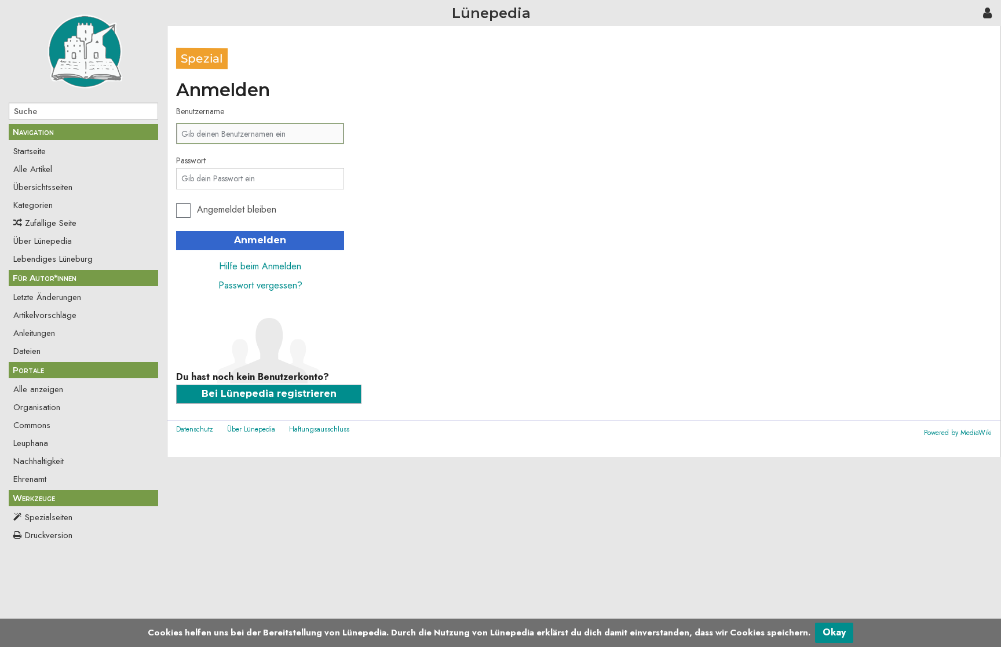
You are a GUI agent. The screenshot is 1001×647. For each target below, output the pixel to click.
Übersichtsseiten (42, 187)
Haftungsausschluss (319, 429)
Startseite (29, 151)
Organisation (36, 407)
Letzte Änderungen (47, 297)
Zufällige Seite (50, 223)
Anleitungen (34, 333)
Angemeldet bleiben (236, 209)
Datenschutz (194, 429)
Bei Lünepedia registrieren (269, 393)
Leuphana (30, 443)
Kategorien (33, 205)
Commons (31, 425)
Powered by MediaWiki (958, 432)
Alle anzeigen (38, 389)
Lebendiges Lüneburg (53, 259)
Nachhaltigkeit (38, 461)
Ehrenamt (29, 479)
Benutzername (200, 111)
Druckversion (48, 535)
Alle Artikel (32, 169)
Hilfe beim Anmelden (260, 266)
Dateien (27, 351)
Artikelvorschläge (44, 315)
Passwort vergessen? (260, 285)
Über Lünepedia (42, 241)
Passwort (191, 160)
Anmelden (260, 240)
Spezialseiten (48, 517)
